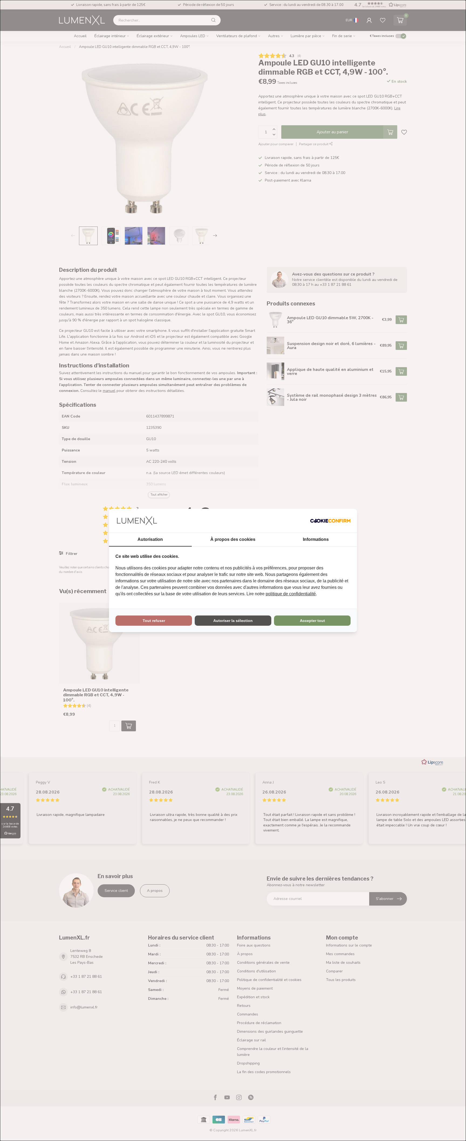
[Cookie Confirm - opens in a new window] (330, 521)
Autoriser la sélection (233, 620)
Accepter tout (312, 620)
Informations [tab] (316, 539)
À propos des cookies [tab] (232, 539)
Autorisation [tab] (150, 539)
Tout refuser (154, 620)
